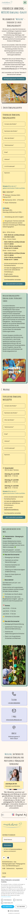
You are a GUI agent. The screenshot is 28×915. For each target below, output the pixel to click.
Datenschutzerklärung (16, 849)
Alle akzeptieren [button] (7, 906)
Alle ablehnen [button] (21, 906)
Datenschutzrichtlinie (6, 896)
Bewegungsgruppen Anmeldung (14, 78)
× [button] (26, 879)
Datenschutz (10, 868)
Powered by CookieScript (14, 913)
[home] (11, 2)
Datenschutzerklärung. (11, 276)
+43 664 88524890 (14, 703)
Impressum (19, 868)
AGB (13, 267)
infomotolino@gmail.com (9, 68)
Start (4, 877)
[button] (25, 2)
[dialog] (14, 896)
